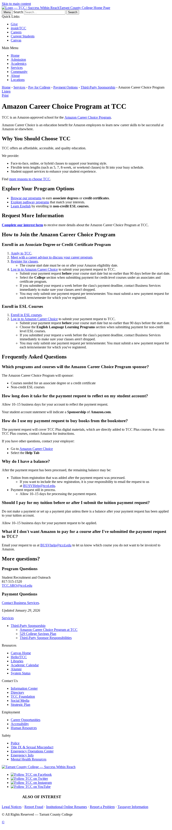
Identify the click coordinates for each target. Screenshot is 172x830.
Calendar (148, 797)
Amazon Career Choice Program (87, 117)
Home (15, 55)
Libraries (17, 661)
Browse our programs (26, 198)
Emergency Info (22, 755)
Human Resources (24, 728)
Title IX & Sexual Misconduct (32, 747)
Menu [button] (7, 12)
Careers (16, 32)
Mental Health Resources (28, 759)
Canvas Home (21, 653)
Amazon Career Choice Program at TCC (48, 630)
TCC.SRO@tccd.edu (17, 585)
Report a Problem (102, 807)
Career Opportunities (25, 720)
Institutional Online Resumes (66, 807)
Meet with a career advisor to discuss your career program (51, 257)
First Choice (128, 797)
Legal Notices (12, 807)
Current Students (22, 36)
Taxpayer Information (133, 807)
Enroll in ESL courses (26, 315)
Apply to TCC (21, 253)
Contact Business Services (20, 603)
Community (19, 72)
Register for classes (24, 261)
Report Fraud (33, 807)
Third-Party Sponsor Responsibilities (46, 638)
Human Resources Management (92, 797)
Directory (17, 692)
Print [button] (5, 95)
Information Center (24, 688)
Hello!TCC (19, 657)
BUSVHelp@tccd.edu (39, 486)
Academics (18, 63)
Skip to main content (16, 4)
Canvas (16, 40)
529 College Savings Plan (38, 634)
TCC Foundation (23, 696)
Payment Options (65, 87)
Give (14, 24)
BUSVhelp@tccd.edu (55, 545)
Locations (18, 80)
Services (17, 68)
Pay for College (39, 87)
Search (18, 12)
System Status (20, 673)
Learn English (21, 206)
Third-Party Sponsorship (98, 87)
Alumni (16, 669)
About (15, 76)
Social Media (20, 700)
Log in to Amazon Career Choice (34, 269)
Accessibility (20, 724)
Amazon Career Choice (36, 449)
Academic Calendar (25, 665)
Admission (18, 59)
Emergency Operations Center (32, 751)
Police (15, 743)
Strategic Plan (20, 704)
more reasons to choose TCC (29, 179)
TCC (18, 28)
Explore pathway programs (30, 202)
